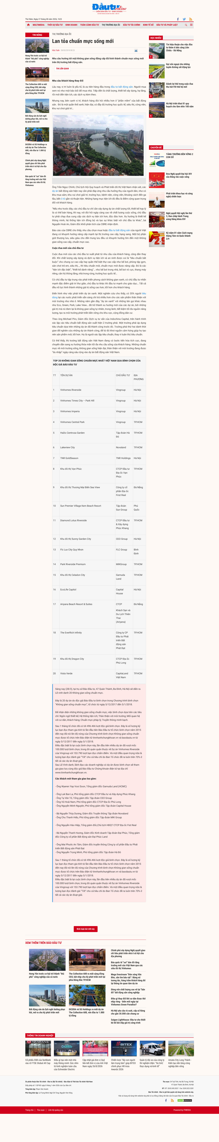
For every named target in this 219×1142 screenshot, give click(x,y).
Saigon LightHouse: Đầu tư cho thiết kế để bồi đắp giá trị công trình (128, 1021)
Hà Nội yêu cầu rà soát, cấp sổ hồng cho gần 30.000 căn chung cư (128, 1012)
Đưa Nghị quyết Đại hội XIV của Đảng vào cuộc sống (179, 175)
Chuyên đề (156, 147)
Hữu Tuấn (55, 50)
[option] (38, 1053)
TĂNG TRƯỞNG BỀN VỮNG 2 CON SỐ (179, 156)
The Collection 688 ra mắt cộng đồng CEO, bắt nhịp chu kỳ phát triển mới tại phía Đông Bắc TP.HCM (87, 976)
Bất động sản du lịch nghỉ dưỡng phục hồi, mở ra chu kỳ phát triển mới (36, 119)
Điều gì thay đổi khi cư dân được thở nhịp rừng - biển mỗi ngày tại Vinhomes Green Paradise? (128, 1001)
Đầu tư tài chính (131, 25)
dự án (55, 191)
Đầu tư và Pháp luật (167, 25)
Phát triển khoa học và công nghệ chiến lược (179, 195)
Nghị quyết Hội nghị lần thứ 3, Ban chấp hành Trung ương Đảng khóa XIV (179, 216)
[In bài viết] (136, 50)
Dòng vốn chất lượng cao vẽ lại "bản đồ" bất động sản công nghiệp (128, 991)
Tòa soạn (40, 1110)
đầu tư (114, 86)
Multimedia (38, 25)
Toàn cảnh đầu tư (89, 25)
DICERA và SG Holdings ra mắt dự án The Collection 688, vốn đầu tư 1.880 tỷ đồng (86, 1012)
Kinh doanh (71, 25)
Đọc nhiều (155, 38)
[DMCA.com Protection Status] (184, 1100)
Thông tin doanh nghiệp (40, 1035)
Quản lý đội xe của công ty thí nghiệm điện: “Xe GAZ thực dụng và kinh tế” (152, 1063)
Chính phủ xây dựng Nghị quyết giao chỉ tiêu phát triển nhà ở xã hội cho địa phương (128, 953)
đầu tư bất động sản (119, 230)
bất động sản (126, 86)
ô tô (63, 198)
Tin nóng (37, 35)
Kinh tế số (148, 25)
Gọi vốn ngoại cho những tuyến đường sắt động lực (178, 66)
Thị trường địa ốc (111, 25)
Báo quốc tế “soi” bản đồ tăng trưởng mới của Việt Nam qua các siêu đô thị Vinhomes (127, 965)
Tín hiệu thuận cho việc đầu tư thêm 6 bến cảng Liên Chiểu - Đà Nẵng (179, 47)
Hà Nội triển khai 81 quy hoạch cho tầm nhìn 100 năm (180, 105)
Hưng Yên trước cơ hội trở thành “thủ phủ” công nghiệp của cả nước (37, 59)
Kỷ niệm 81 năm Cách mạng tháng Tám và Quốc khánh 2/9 (179, 235)
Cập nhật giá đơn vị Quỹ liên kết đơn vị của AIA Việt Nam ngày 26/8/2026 (95, 1063)
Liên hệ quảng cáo (55, 1110)
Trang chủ (29, 1110)
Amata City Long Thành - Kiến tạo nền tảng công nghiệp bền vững (179, 1063)
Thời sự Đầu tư (55, 25)
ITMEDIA (187, 1110)
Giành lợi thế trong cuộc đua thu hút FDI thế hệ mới (179, 85)
